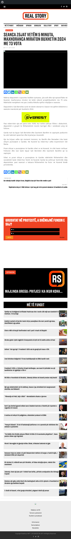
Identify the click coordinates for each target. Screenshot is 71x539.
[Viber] (19, 92)
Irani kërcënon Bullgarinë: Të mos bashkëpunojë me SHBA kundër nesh (27, 359)
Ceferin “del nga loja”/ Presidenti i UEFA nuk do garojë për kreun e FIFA (27, 349)
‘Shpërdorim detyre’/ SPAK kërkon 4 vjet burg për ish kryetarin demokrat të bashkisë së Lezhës (38, 187)
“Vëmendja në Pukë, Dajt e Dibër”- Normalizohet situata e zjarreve (25, 396)
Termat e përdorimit (35, 513)
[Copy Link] (23, 92)
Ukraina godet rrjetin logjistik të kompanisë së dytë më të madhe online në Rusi (30, 340)
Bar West (64, 26)
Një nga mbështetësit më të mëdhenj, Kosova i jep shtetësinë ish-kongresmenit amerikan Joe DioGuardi (30, 388)
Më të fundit (9, 26)
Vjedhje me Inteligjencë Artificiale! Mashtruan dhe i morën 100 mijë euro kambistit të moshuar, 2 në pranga (32, 313)
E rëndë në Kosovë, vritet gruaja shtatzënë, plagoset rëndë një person (27, 491)
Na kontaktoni (35, 525)
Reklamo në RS (35, 510)
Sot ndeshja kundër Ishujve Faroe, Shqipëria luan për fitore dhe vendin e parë (27, 181)
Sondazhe (37, 26)
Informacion (35, 522)
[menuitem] (2, 2)
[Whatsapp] (16, 92)
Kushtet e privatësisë (35, 516)
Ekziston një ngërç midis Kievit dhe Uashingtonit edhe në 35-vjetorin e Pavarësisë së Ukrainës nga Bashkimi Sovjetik (32, 482)
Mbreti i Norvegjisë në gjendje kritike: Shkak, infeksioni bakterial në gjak (27, 443)
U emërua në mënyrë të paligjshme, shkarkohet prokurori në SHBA (25, 415)
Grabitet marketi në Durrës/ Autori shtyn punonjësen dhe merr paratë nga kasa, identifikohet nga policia (30, 322)
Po (13, 229)
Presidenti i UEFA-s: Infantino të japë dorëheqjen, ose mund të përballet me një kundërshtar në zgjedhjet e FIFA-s (30, 369)
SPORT (56, 26)
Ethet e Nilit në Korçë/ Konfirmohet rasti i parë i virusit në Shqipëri (26, 330)
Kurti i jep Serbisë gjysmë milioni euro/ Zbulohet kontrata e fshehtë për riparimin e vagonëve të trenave (31, 407)
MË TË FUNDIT (35, 305)
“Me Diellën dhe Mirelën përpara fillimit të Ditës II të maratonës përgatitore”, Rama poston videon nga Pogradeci (31, 435)
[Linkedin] (12, 92)
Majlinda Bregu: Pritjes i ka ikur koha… (33, 291)
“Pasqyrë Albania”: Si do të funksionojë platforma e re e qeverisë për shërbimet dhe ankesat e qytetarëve (31, 426)
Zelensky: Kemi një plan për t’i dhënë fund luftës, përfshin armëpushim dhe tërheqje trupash (32, 473)
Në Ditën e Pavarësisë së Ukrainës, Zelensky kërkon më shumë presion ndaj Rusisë (31, 378)
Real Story (47, 26)
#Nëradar (19, 26)
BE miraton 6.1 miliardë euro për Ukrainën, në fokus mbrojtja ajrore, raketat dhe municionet (30, 463)
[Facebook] (5, 92)
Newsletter (35, 528)
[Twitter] (9, 92)
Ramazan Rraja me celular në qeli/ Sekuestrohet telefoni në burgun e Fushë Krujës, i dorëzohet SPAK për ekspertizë (31, 454)
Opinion (28, 26)
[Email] (27, 92)
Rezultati (62, 237)
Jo (13, 233)
